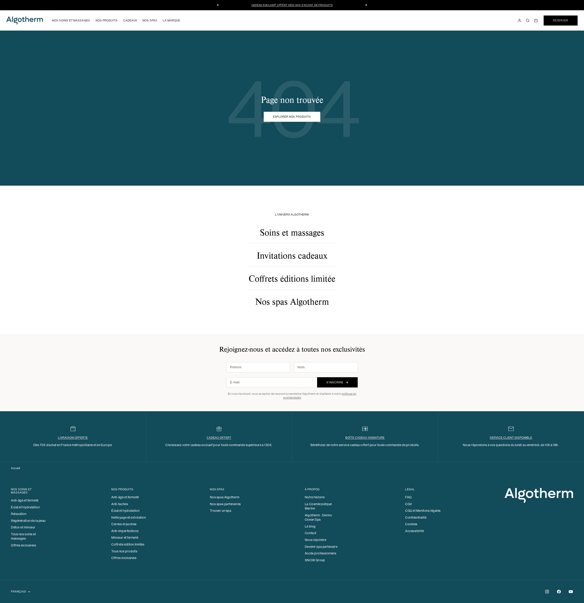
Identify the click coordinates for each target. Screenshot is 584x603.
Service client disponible (511, 437)
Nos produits (107, 20)
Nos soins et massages (71, 20)
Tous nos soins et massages (23, 536)
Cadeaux (130, 20)
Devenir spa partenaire (321, 546)
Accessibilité (414, 531)
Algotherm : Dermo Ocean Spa (318, 517)
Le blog (310, 526)
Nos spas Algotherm (225, 497)
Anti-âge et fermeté (25, 500)
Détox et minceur (23, 527)
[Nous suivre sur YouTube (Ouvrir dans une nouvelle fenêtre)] (570, 591)
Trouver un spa (220, 510)
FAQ (408, 497)
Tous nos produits (124, 551)
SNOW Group (315, 560)
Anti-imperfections (124, 531)
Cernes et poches (124, 524)
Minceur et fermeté (124, 537)
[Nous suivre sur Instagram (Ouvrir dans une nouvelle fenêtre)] (547, 591)
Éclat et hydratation (125, 510)
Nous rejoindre (315, 540)
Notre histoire (315, 497)
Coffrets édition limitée (127, 544)
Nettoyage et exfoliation (128, 517)
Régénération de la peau (28, 520)
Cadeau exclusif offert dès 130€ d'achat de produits (292, 5)
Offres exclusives (23, 545)
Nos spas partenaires (225, 504)
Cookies (411, 524)
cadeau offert (219, 437)
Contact (310, 533)
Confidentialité (415, 517)
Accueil (15, 468)
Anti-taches (119, 504)
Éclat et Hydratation (25, 507)
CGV (408, 504)
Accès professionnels (320, 553)
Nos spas (150, 20)
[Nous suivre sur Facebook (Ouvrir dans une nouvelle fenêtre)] (559, 591)
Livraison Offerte (73, 437)
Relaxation (18, 514)
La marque (171, 20)
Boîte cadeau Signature (365, 437)
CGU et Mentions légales (423, 510)
